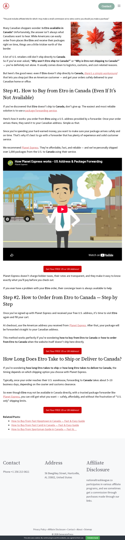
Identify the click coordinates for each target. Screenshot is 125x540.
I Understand (92, 538)
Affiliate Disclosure (57, 529)
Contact (106, 6)
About (79, 529)
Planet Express (30, 147)
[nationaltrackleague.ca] (6, 6)
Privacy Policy (39, 529)
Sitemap (88, 529)
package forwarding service (41, 110)
